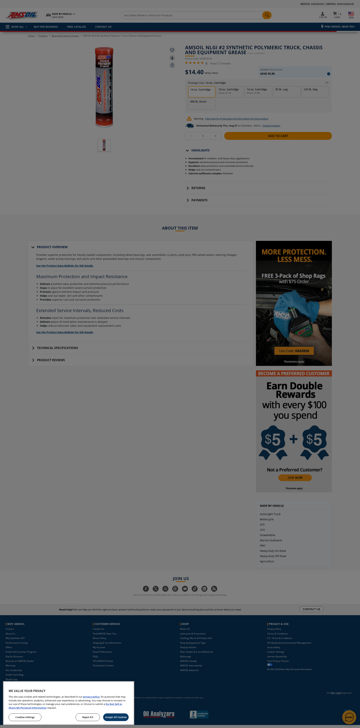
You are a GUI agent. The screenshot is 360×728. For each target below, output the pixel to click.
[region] (68, 703)
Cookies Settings (24, 717)
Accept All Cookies (116, 717)
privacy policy (91, 696)
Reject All (87, 717)
